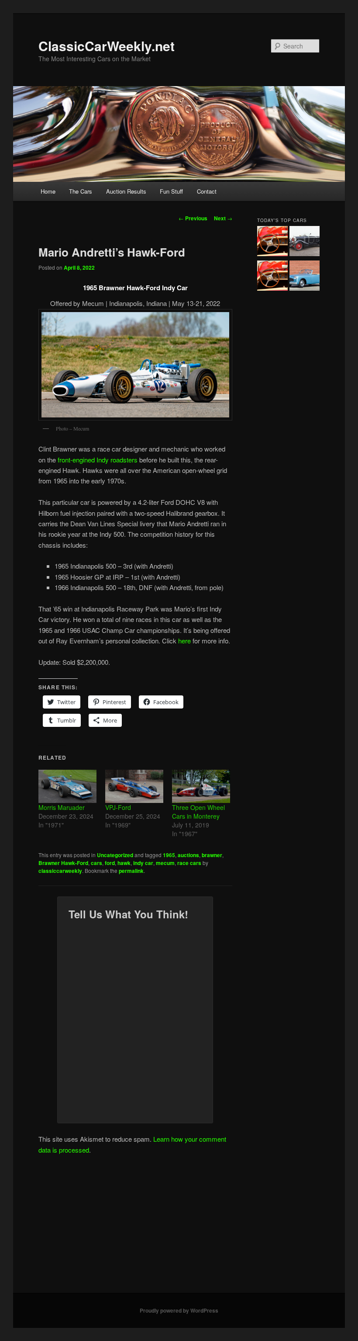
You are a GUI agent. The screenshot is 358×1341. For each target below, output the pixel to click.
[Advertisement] (179, 1227)
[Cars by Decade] (272, 277)
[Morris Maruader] (67, 786)
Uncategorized (115, 855)
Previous (193, 218)
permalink (131, 871)
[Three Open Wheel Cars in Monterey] (201, 786)
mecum (165, 863)
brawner (212, 855)
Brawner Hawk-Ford (63, 863)
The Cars (80, 191)
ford (110, 863)
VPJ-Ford (118, 807)
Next (223, 218)
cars (96, 863)
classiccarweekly (60, 871)
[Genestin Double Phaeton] (304, 242)
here (184, 640)
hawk (124, 863)
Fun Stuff (171, 191)
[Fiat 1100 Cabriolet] (304, 277)
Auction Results (126, 191)
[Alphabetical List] (272, 242)
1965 (169, 855)
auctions (188, 855)
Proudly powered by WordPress (179, 1310)
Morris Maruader (61, 807)
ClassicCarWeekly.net (106, 45)
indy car (143, 863)
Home (48, 191)
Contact (207, 191)
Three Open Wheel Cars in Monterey (198, 811)
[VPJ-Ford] (134, 786)
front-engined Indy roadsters (98, 459)
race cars (189, 863)
